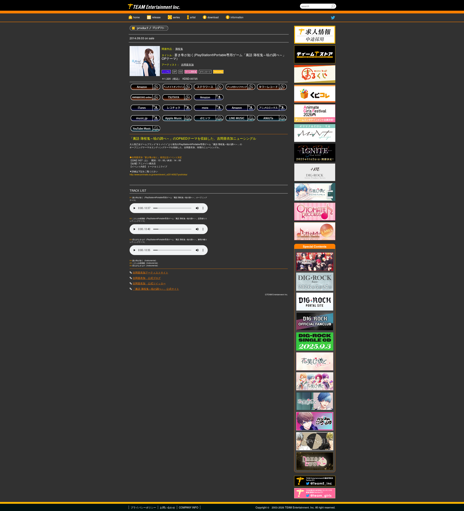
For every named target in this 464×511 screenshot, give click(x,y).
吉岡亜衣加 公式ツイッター (149, 283)
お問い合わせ (167, 507)
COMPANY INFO (188, 507)
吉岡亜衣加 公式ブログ (147, 278)
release (156, 17)
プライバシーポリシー (143, 507)
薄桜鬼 (179, 49)
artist (193, 17)
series (176, 17)
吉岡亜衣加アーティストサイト (150, 272)
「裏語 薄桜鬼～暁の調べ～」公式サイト (156, 289)
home (136, 17)
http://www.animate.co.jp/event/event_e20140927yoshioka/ (158, 174)
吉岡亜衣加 (187, 64)
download (213, 17)
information (237, 17)
